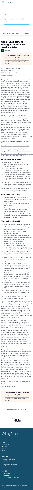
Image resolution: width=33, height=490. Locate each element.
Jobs (3, 450)
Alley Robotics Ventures (10, 465)
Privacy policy (13, 424)
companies (10, 33)
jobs (4, 33)
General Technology (9, 459)
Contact (4, 448)
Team (4, 443)
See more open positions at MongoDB (16, 409)
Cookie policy (20, 424)
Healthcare (6, 461)
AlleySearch (6, 475)
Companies (5, 444)
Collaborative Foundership (11, 477)
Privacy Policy (21, 485)
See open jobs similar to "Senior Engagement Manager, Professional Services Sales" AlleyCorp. (17, 61)
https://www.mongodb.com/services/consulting (15, 146)
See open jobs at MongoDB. (12, 57)
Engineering (6, 474)
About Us (5, 446)
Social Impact (7, 463)
